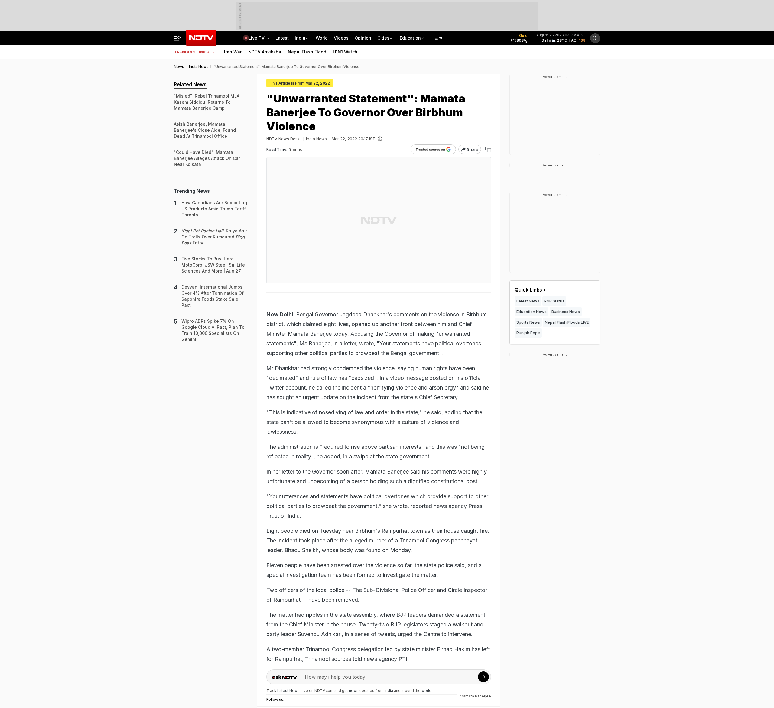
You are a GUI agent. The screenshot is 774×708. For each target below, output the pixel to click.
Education (410, 37)
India (300, 37)
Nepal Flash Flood (307, 51)
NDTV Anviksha (264, 51)
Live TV (257, 37)
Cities (383, 37)
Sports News (528, 322)
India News (316, 138)
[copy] (488, 149)
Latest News (527, 301)
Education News (531, 311)
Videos (341, 37)
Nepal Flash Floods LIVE (567, 322)
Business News (565, 311)
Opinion (363, 37)
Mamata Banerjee (475, 696)
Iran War (233, 51)
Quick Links (528, 290)
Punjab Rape (528, 332)
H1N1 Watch (345, 51)
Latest (282, 37)
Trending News (192, 191)
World (322, 37)
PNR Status (554, 301)
